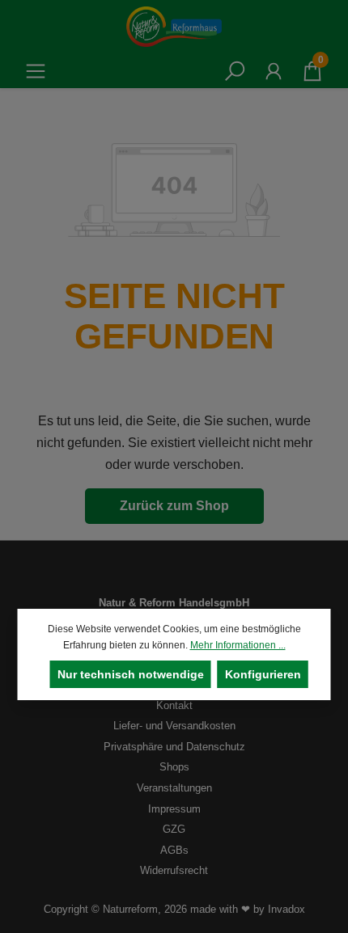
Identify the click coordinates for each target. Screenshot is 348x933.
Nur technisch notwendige (130, 674)
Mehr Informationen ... (238, 645)
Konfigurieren (263, 674)
